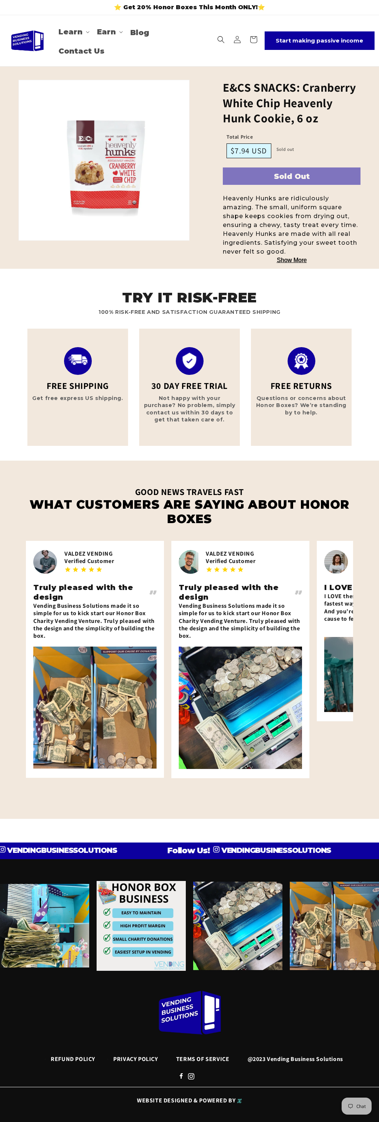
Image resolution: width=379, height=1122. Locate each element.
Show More (292, 260)
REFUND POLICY (73, 1059)
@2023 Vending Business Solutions (295, 1059)
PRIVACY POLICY (135, 1059)
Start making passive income (319, 40)
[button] (73, 32)
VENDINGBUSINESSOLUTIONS (256, 850)
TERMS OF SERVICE (202, 1059)
